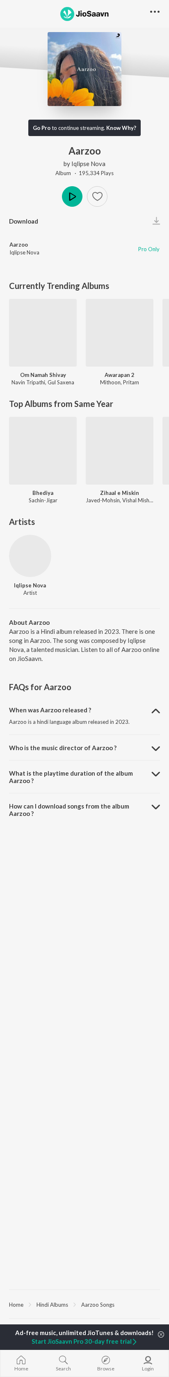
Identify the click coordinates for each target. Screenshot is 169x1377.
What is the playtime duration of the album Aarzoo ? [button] (71, 776)
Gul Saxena (61, 382)
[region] (84, 1304)
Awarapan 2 (120, 375)
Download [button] (23, 221)
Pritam (131, 382)
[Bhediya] (43, 451)
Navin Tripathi (28, 382)
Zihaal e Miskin (119, 493)
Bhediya (42, 493)
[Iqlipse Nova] (30, 556)
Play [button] (72, 196)
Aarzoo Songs (97, 1304)
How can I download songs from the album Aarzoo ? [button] (69, 809)
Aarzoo (18, 244)
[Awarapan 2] (119, 333)
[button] (97, 196)
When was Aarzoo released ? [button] (50, 710)
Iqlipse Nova (88, 163)
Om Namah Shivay (43, 375)
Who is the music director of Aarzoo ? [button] (62, 747)
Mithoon (110, 382)
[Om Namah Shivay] (43, 333)
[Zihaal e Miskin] (119, 451)
